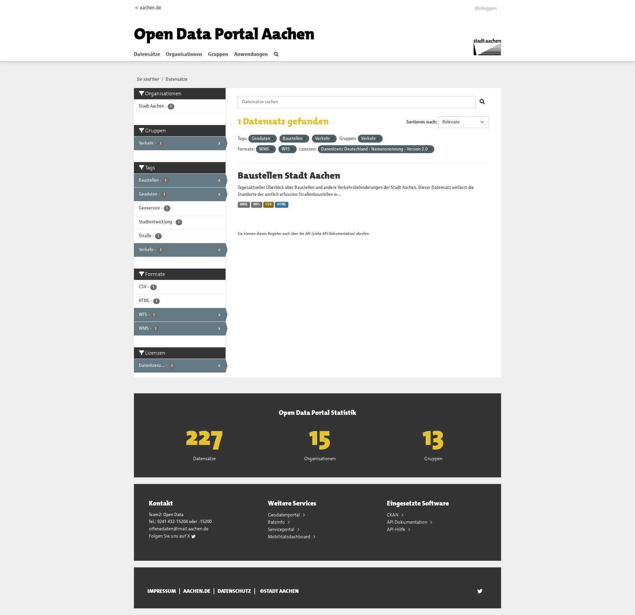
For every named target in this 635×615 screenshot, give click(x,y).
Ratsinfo (277, 522)
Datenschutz (234, 591)
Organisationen (184, 54)
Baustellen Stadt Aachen (289, 176)
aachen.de (196, 591)
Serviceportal (281, 529)
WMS (244, 204)
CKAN (393, 515)
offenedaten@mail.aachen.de (178, 529)
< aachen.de (148, 7)
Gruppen (218, 54)
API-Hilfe (396, 529)
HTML (281, 204)
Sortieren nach (421, 122)
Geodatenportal (284, 515)
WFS (256, 204)
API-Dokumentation (338, 234)
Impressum (162, 591)
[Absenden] (482, 102)
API (308, 234)
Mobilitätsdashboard (289, 537)
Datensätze (147, 54)
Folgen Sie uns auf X (170, 536)
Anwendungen (251, 54)
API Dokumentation (407, 522)
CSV (269, 204)
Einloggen (486, 8)
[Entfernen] (272, 139)
